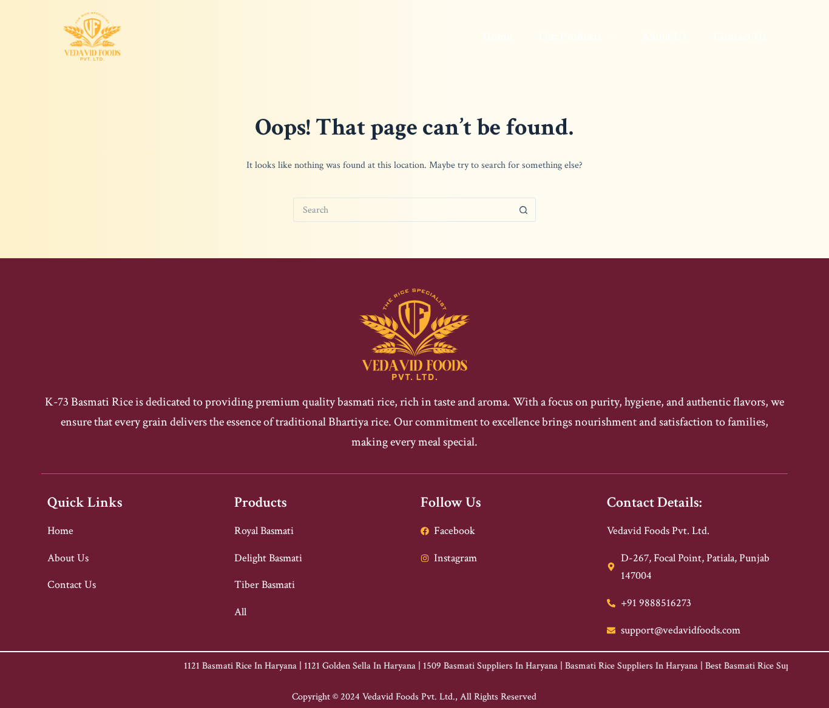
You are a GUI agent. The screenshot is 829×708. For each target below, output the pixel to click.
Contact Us (740, 36)
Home (497, 36)
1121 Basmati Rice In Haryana (212, 666)
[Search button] (524, 210)
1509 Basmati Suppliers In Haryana (462, 666)
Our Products (570, 36)
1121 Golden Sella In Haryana (332, 666)
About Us (663, 36)
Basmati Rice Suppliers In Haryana (603, 666)
